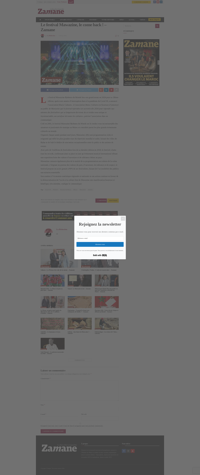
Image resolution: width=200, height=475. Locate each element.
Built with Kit (100, 255)
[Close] (123, 219)
